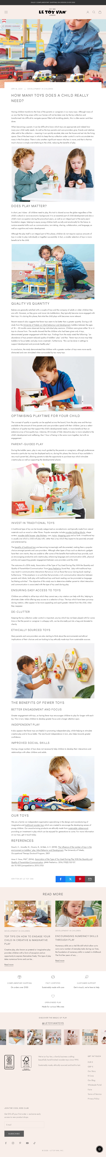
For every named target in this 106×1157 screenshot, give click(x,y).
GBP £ (90, 1066)
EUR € (90, 1062)
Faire (90, 1089)
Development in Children (40, 89)
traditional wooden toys (34, 825)
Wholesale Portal (95, 1084)
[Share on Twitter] (70, 879)
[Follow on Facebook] (5, 1143)
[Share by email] (90, 879)
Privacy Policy (93, 1098)
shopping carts (64, 535)
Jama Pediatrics (55, 568)
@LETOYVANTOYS (53, 1023)
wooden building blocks (75, 532)
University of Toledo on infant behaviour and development (46, 325)
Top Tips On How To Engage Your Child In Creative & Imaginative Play (27, 940)
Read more (8, 964)
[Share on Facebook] (60, 879)
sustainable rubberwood (78, 828)
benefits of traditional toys (25, 547)
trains (54, 535)
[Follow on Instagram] (13, 1143)
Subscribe (14, 1133)
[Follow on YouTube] (27, 1143)
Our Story (92, 1071)
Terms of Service (94, 1094)
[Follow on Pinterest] (20, 1143)
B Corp (91, 1075)
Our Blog (91, 1080)
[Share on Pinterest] (80, 879)
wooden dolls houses (26, 535)
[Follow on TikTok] (34, 1143)
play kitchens (41, 535)
